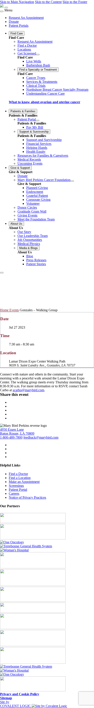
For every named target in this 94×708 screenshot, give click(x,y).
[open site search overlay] (1, 272)
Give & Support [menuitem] (20, 167)
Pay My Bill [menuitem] (34, 127)
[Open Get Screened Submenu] (38, 54)
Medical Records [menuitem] (29, 159)
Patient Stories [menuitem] (36, 264)
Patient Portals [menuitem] (18, 25)
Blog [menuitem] (29, 256)
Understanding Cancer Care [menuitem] (45, 93)
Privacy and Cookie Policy (19, 694)
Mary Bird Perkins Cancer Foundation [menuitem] (43, 180)
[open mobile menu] (6, 7)
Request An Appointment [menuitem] (26, 18)
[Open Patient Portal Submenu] (37, 120)
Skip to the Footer (75, 2)
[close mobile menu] (1, 11)
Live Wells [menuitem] (33, 61)
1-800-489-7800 (11, 437)
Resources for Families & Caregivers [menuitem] (42, 155)
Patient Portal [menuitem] (26, 119)
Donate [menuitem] (14, 21)
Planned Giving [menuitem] (37, 188)
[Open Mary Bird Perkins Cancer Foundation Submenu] (72, 181)
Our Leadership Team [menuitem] (32, 236)
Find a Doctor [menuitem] (27, 45)
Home (4, 310)
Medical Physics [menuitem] (28, 243)
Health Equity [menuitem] (35, 151)
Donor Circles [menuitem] (27, 207)
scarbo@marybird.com (28, 390)
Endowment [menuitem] (34, 192)
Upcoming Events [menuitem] (29, 163)
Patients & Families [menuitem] (22, 111)
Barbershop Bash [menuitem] (38, 65)
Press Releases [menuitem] (36, 260)
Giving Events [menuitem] (27, 215)
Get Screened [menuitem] (26, 53)
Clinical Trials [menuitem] (35, 85)
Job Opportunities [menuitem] (29, 240)
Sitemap (6, 698)
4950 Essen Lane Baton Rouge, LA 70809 (17, 431)
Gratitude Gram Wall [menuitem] (31, 211)
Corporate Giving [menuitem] (38, 199)
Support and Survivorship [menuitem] (44, 140)
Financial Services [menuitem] (38, 144)
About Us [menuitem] (16, 223)
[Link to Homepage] (1, 6)
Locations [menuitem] (24, 49)
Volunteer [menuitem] (33, 203)
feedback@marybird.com (40, 437)
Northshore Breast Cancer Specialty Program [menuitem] (57, 89)
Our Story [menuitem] (24, 232)
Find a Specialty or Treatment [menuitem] (38, 69)
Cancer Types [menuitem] (35, 78)
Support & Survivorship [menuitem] (34, 131)
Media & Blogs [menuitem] (28, 248)
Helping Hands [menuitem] (36, 147)
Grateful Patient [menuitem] (37, 195)
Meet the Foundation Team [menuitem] (36, 219)
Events (14, 310)
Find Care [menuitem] (16, 33)
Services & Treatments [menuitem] (41, 82)
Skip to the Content (48, 2)
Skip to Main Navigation (17, 2)
